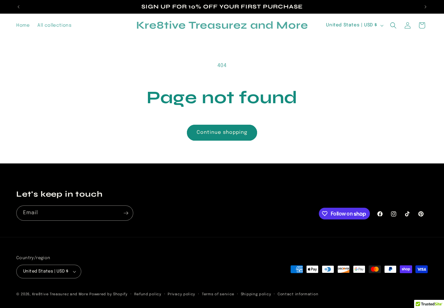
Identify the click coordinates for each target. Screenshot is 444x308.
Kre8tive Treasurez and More (60, 294)
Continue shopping (222, 132)
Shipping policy (256, 294)
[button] (393, 25)
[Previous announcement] (18, 7)
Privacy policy (181, 294)
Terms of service (218, 294)
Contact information (298, 294)
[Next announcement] (425, 7)
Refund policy (148, 294)
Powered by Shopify (108, 294)
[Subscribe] (126, 213)
